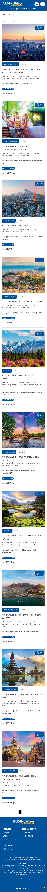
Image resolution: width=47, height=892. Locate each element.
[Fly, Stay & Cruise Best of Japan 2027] (23, 198)
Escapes (16, 9)
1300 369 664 (7, 849)
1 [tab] (19, 56)
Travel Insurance (27, 836)
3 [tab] (23, 56)
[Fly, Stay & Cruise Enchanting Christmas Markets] (23, 588)
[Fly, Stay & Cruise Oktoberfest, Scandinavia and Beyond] (23, 119)
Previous (5, 42)
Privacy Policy (31, 879)
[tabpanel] (23, 42)
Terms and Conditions (18, 879)
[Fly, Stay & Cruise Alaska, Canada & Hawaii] (23, 348)
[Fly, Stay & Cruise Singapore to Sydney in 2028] (23, 667)
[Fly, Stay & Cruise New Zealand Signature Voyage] (23, 509)
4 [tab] (26, 56)
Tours (35, 9)
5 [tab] (28, 56)
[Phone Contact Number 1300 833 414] (36, 4)
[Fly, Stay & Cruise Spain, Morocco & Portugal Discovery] (23, 749)
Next (41, 42)
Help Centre (25, 833)
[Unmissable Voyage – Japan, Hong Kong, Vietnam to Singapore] (23, 42)
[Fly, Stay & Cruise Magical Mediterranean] (23, 275)
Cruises (26, 9)
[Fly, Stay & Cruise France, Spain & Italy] (23, 430)
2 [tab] (21, 56)
